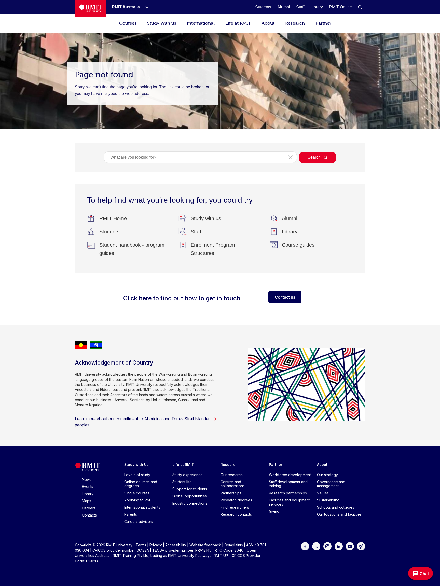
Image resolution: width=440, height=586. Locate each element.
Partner (323, 23)
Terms (141, 545)
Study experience (187, 474)
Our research (232, 474)
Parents (130, 514)
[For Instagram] (327, 546)
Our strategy (327, 474)
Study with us (161, 23)
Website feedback (205, 545)
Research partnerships (288, 493)
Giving (274, 511)
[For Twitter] (316, 546)
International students (142, 507)
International (201, 23)
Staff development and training (288, 484)
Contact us (285, 297)
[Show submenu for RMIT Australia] (144, 7)
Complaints (233, 545)
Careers (88, 508)
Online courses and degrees (140, 484)
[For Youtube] (350, 546)
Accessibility (175, 545)
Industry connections (189, 503)
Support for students (189, 489)
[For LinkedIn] (339, 546)
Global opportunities (189, 496)
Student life (182, 482)
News (86, 479)
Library (87, 494)
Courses (127, 23)
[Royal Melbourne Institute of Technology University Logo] (90, 8)
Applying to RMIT (138, 500)
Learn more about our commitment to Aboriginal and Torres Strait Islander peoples (142, 421)
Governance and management (331, 484)
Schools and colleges (335, 507)
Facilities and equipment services (289, 502)
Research (295, 23)
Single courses (136, 493)
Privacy (155, 545)
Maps (86, 501)
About (268, 23)
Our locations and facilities (339, 514)
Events (87, 486)
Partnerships (231, 493)
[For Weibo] (361, 546)
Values (323, 493)
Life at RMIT (238, 23)
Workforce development (290, 474)
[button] (360, 7)
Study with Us (136, 464)
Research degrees (236, 500)
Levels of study (137, 474)
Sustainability (328, 500)
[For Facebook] (305, 546)
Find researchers (235, 507)
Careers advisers (138, 521)
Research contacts (236, 514)
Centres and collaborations (233, 484)
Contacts (89, 515)
